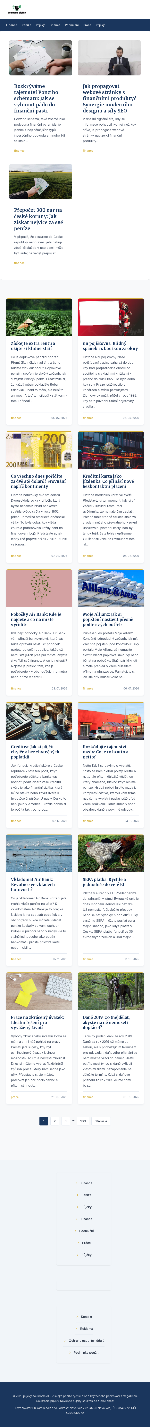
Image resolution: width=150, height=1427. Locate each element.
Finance (11, 25)
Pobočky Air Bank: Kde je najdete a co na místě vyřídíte (36, 619)
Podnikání (72, 25)
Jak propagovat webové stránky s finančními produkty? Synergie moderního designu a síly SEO (109, 98)
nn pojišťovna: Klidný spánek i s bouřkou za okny (110, 346)
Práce (87, 25)
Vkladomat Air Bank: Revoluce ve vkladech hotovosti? (33, 884)
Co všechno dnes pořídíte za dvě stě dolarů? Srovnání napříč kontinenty (38, 481)
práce (15, 1097)
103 (83, 1121)
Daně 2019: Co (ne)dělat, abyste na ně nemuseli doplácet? (106, 1022)
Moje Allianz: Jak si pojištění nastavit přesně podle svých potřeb (108, 619)
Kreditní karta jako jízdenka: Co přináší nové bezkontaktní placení (108, 481)
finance (19, 150)
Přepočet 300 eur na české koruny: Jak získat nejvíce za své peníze (38, 219)
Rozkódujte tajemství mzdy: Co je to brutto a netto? (105, 751)
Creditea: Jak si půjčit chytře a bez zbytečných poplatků (35, 751)
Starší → (101, 1121)
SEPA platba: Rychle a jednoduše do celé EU (104, 882)
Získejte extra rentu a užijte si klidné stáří (33, 346)
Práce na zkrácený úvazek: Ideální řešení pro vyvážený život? (37, 1022)
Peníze (26, 25)
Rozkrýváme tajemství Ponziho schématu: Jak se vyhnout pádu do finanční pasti (36, 98)
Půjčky (40, 25)
